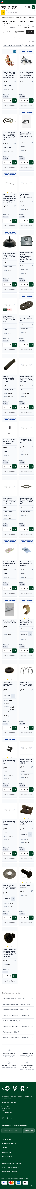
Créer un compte (29, 2)
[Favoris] (29, 7)
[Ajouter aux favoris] (15, 81)
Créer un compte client (8, 1143)
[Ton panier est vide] (33, 7)
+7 (13, 695)
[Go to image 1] (8, 192)
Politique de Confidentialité (10, 1167)
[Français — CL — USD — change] (3, 2)
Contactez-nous (6, 1156)
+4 (30, 634)
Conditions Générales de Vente (11, 1163)
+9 (13, 898)
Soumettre (29, 1130)
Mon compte (5, 1147)
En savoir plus (11, 105)
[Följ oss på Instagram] (2, 1118)
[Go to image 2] (12, 192)
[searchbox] (20, 12)
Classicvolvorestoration (8, 17)
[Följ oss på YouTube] (11, 1118)
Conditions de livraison (9, 1171)
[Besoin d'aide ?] (32, 1185)
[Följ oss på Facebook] (7, 1118)
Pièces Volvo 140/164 (21, 17)
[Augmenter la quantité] (10, 100)
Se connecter (19, 2)
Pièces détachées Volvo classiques (12, 45)
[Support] (25, 7)
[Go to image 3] (31, 883)
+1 (30, 834)
